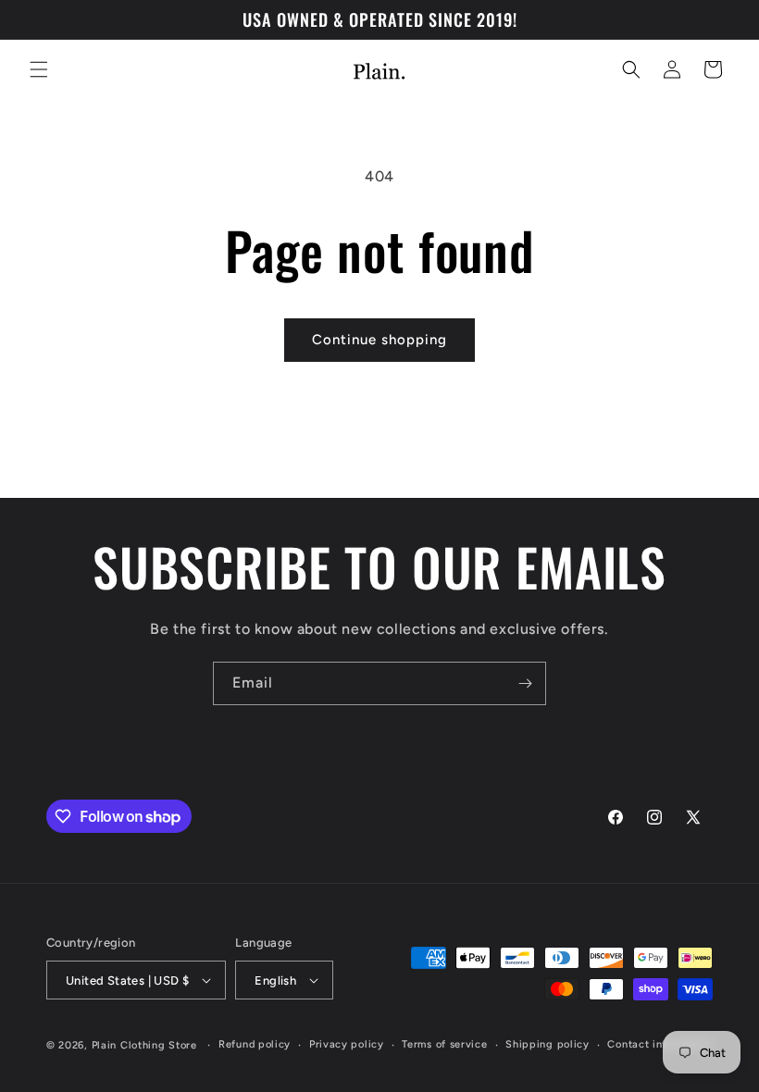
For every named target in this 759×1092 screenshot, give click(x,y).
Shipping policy (547, 1044)
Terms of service (444, 1044)
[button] (39, 69)
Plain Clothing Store (144, 1045)
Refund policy (254, 1044)
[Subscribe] (524, 683)
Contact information (659, 1044)
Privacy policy (346, 1044)
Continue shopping (379, 339)
